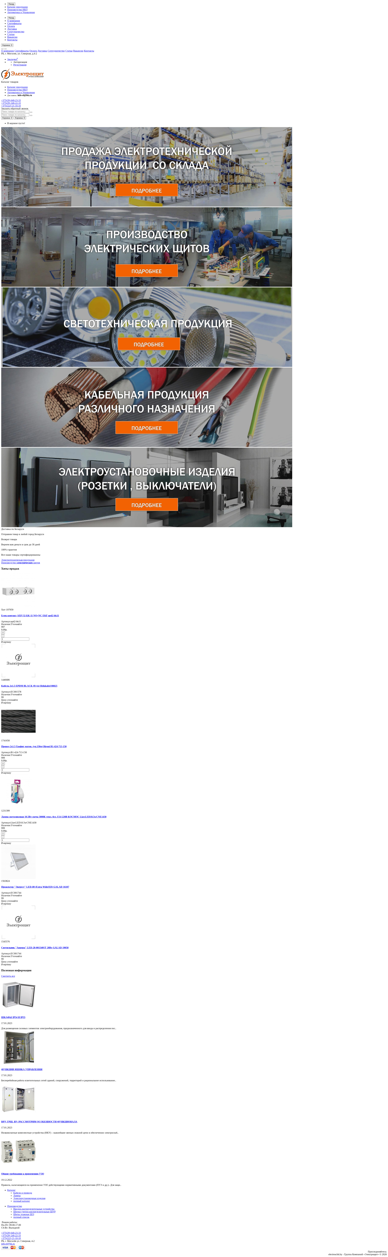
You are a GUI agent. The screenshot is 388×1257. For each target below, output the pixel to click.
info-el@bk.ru (8, 1243)
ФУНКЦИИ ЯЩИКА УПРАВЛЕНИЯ (21, 1069)
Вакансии (12, 37)
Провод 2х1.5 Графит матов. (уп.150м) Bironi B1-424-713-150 (34, 746)
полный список (21, 1217)
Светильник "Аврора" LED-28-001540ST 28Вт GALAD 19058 (35, 947)
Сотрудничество (15, 31)
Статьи (11, 34)
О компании (13, 20)
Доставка (12, 29)
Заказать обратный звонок (14, 108)
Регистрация (19, 64)
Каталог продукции (17, 7)
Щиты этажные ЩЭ (23, 1214)
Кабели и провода (22, 1193)
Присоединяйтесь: (377, 1251)
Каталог (11, 1190)
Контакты (12, 39)
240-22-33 (11, 103)
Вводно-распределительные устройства (33, 1209)
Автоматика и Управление (21, 12)
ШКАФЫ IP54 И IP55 (13, 1017)
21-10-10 (11, 106)
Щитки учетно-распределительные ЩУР (34, 1211)
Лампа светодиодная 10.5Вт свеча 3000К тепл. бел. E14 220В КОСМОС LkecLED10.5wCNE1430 (53, 816)
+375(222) (11, 1238)
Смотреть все (8, 976)
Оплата (11, 26)
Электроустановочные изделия (29, 1198)
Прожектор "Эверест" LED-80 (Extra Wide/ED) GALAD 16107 (35, 887)
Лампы (17, 1195)
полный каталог (21, 1201)
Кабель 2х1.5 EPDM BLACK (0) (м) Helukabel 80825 (29, 686)
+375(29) (11, 1233)
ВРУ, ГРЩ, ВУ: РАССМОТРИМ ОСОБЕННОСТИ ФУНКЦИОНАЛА (39, 1121)
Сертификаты (14, 23)
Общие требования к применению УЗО (22, 1173)
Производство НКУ (17, 9)
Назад (11, 4)
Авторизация (20, 62)
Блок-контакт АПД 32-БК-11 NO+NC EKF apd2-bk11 (30, 615)
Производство (14, 1206)
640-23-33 (11, 100)
